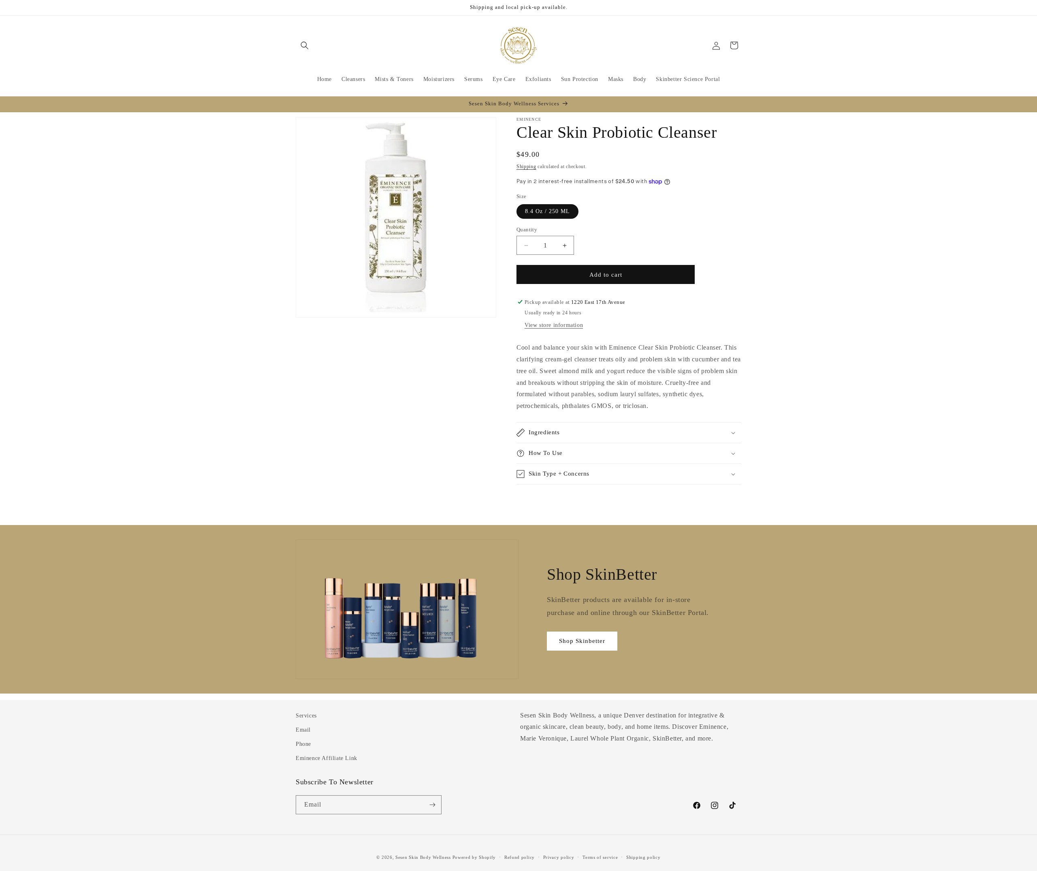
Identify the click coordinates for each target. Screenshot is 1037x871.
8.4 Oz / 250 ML (547, 211)
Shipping (526, 166)
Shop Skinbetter (582, 641)
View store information (554, 325)
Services (306, 716)
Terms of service (600, 857)
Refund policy (519, 857)
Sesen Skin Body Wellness (423, 857)
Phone (303, 744)
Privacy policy (558, 857)
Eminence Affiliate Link (326, 758)
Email (303, 730)
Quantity (526, 229)
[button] (305, 45)
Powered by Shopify (474, 857)
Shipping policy (643, 857)
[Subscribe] (432, 804)
